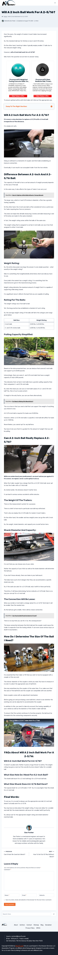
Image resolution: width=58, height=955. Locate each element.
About (16, 925)
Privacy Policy (30, 928)
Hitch (37, 21)
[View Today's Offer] (18, 96)
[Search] (54, 914)
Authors (22, 925)
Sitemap (36, 925)
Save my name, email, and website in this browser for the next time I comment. (29, 900)
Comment (7, 869)
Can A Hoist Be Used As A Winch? (14, 853)
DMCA (38, 928)
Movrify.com (19, 946)
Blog (42, 925)
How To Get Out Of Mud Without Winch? (43, 854)
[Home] (2, 16)
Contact (29, 925)
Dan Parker (29, 833)
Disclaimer (48, 925)
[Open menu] (55, 3)
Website (42, 895)
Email (24, 895)
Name (7, 895)
